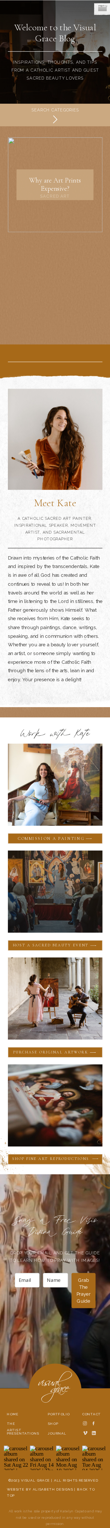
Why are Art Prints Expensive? (55, 184)
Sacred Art (55, 196)
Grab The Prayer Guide (83, 1290)
